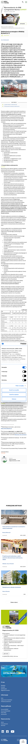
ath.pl (2, 722)
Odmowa (14, 399)
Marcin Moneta (6, 591)
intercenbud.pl (4, 723)
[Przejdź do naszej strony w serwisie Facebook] (7, 731)
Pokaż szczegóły (20, 385)
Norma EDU (4, 714)
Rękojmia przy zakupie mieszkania (11, 587)
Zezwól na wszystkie (14, 390)
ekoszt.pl (3, 725)
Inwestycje (10, 26)
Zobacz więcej (14, 602)
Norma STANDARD (5, 711)
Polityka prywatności (6, 701)
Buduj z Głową (4, 26)
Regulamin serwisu (5, 690)
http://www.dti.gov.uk (6, 428)
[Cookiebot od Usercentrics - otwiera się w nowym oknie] (20, 344)
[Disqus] (14, 484)
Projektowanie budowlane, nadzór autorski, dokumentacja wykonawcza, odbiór (12, 557)
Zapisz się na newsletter (6, 699)
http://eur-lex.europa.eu (21, 434)
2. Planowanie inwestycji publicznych (11, 106)
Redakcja (3, 685)
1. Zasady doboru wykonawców (10, 104)
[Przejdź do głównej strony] (5, 2)
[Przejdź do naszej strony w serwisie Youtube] (12, 731)
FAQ (2, 698)
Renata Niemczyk (6, 532)
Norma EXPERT (4, 709)
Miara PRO (3, 712)
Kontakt (3, 687)
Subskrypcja (4, 688)
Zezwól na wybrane (14, 394)
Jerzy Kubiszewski (5, 39)
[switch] (24, 372)
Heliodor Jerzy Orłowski (8, 563)
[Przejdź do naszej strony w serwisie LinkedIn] (2, 731)
